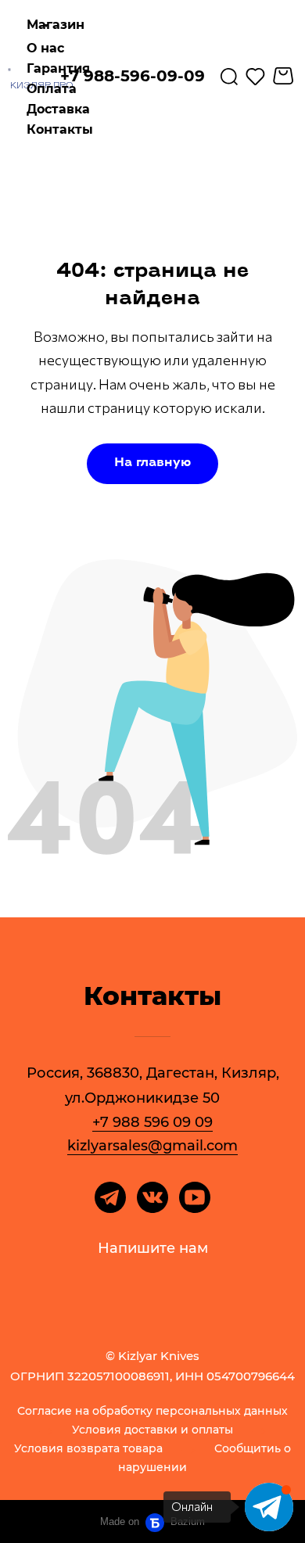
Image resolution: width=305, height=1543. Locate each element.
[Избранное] (255, 75)
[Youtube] (194, 1197)
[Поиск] (229, 75)
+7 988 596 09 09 (152, 1122)
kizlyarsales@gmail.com (152, 1145)
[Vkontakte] (152, 1197)
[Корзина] (285, 75)
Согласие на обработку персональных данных (152, 1412)
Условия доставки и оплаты (152, 1430)
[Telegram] (110, 1197)
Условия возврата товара (88, 1449)
